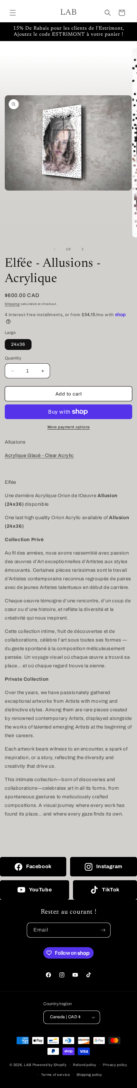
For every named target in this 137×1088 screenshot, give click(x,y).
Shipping (12, 304)
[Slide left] (54, 249)
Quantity (13, 358)
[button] (13, 13)
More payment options (68, 427)
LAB (28, 1065)
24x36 (18, 344)
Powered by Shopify (49, 1065)
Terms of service (55, 1075)
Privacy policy (115, 1065)
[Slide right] (83, 249)
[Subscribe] (103, 930)
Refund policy (85, 1065)
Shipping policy (89, 1075)
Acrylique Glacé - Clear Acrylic (39, 455)
